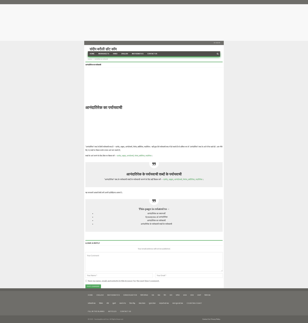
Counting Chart (194, 303)
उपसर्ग (199, 295)
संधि (107, 303)
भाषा (153, 295)
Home (92, 54)
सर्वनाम (178, 295)
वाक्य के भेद (122, 303)
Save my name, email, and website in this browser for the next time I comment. (123, 281)
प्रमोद (119, 156)
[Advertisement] (154, 20)
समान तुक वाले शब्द (177, 303)
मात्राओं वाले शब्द (164, 303)
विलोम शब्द (207, 295)
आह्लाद (124, 156)
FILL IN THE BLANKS (96, 311)
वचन (171, 295)
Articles (112, 311)
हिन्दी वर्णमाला (144, 295)
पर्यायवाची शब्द (92, 303)
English (124, 54)
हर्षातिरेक (142, 156)
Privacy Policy (215, 319)
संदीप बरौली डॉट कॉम (103, 49)
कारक (185, 295)
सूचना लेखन (152, 303)
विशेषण (101, 303)
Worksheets (103, 54)
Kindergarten (130, 295)
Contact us (125, 311)
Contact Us (152, 54)
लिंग (165, 295)
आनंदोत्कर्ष (130, 156)
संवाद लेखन (142, 303)
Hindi (115, 54)
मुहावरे (114, 303)
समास (192, 295)
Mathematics (137, 54)
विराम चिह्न (132, 303)
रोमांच (136, 156)
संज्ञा (159, 295)
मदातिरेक (148, 156)
